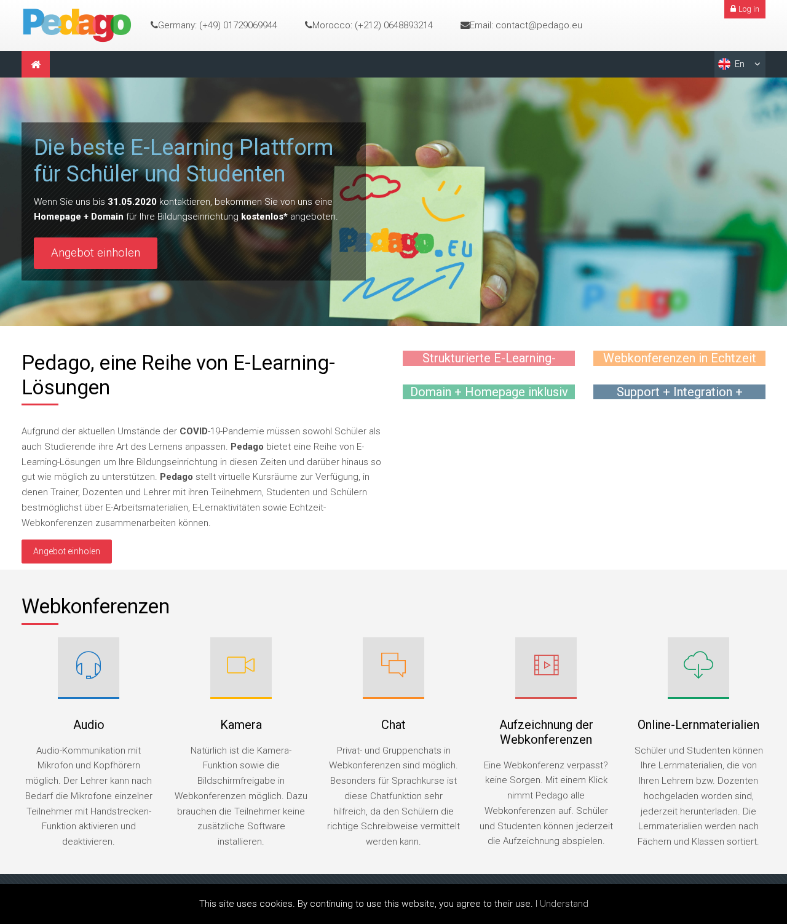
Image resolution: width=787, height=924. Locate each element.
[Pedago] (77, 24)
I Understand (562, 903)
